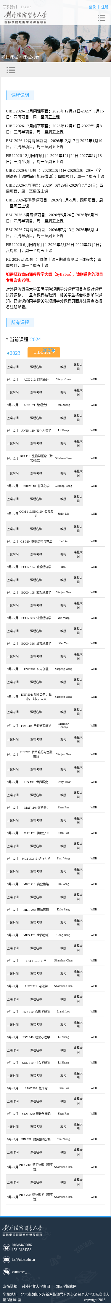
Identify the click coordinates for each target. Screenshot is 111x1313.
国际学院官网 (66, 1287)
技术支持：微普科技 (65, 1310)
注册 (104, 7)
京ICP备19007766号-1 (22, 1310)
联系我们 (10, 7)
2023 (15, 353)
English (26, 7)
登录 (92, 7)
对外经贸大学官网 (36, 1287)
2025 (47, 350)
